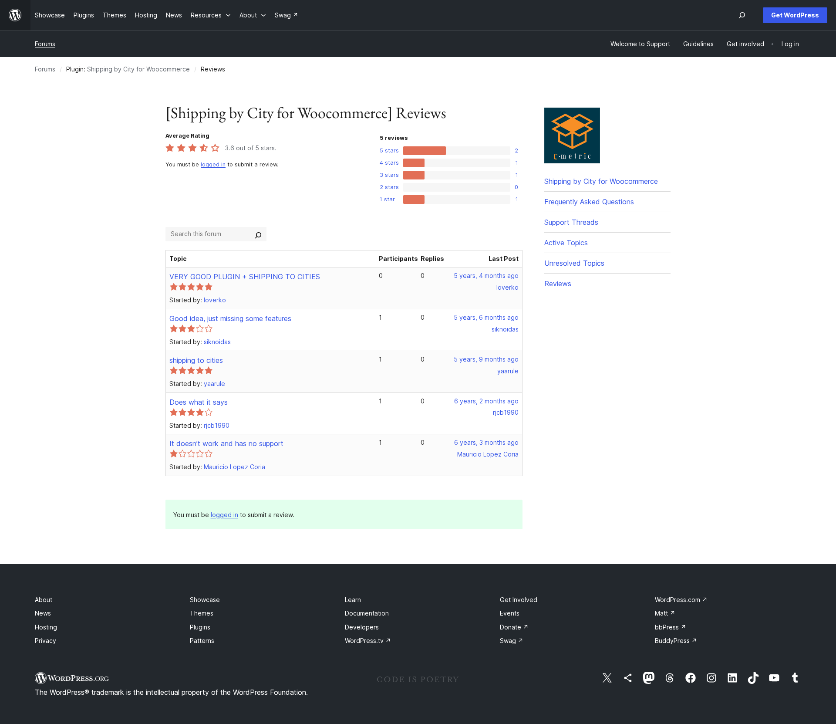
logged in (213, 164)
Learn (353, 599)
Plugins (200, 627)
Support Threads (571, 222)
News (43, 613)
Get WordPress (795, 15)
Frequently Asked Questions (589, 201)
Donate (514, 627)
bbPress (670, 627)
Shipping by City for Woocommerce (138, 69)
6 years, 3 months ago (486, 442)
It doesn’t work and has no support (226, 443)
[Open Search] (742, 15)
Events (509, 613)
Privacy (45, 640)
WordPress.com (681, 599)
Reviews (557, 283)
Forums (45, 43)
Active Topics (566, 242)
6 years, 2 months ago (486, 401)
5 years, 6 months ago (486, 317)
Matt (665, 613)
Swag (511, 640)
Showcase (205, 599)
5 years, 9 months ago (486, 359)
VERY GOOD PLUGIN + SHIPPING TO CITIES (244, 276)
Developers (362, 627)
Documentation (367, 613)
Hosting (46, 627)
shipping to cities (196, 360)
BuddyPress (676, 640)
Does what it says (198, 402)
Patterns (202, 640)
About (43, 599)
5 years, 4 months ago (486, 275)
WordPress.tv (368, 640)
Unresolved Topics (574, 263)
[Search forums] (258, 234)
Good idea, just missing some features (230, 318)
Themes (201, 613)
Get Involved (518, 599)
